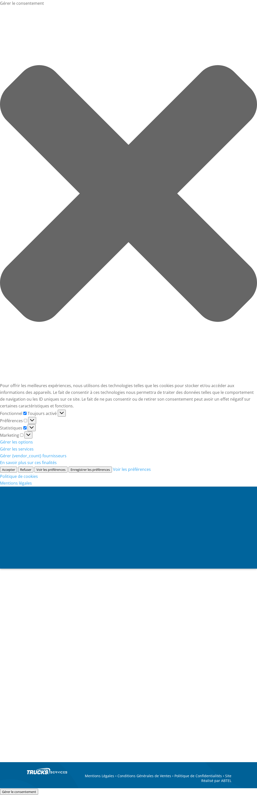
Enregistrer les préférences (90, 469)
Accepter (8, 469)
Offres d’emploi (177, 552)
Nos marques (84, 552)
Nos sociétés (46, 552)
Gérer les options (16, 442)
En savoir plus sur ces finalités (28, 462)
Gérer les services (17, 449)
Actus (148, 552)
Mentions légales (16, 483)
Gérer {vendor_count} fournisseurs (33, 456)
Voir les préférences (51, 469)
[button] (128, 194)
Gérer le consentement (19, 791)
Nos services (122, 552)
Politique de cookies (19, 476)
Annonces (214, 552)
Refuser (25, 469)
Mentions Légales (99, 775)
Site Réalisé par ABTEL (216, 778)
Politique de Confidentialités (198, 775)
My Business (243, 575)
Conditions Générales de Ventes (144, 775)
